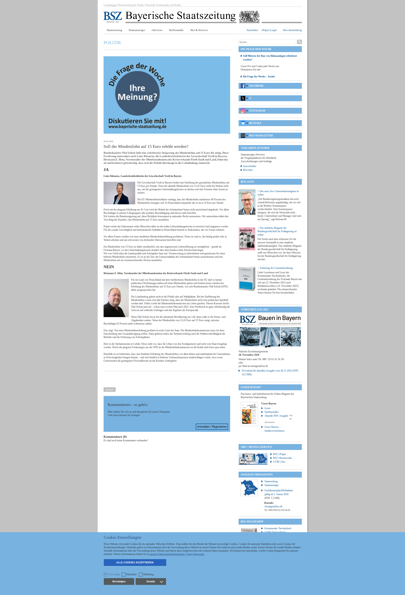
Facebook (256, 85)
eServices (157, 30)
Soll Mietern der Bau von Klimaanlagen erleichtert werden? (270, 57)
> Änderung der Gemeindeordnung (275, 268)
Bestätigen (119, 581)
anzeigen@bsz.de (259, 366)
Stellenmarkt (176, 30)
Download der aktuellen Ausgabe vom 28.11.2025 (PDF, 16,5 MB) (270, 372)
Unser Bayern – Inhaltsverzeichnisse (275, 428)
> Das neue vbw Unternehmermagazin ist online (278, 193)
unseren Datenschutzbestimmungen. (167, 554)
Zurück (109, 389)
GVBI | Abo (279, 461)
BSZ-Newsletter (261, 135)
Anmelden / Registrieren (212, 426)
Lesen (267, 408)
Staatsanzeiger (137, 30)
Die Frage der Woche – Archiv (259, 76)
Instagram (257, 110)
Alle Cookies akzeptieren (135, 562)
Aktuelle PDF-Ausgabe (276, 415)
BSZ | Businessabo (282, 457)
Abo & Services (199, 30)
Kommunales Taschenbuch (278, 528)
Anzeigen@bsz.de (273, 506)
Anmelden (252, 30)
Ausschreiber (249, 166)
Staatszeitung (114, 30)
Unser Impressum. (195, 554)
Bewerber (248, 169)
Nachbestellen (271, 412)
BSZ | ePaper (279, 454)
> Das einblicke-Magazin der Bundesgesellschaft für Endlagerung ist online (277, 231)
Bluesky (255, 123)
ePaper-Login (269, 30)
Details (151, 581)
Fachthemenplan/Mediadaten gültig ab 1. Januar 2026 (279, 494)
